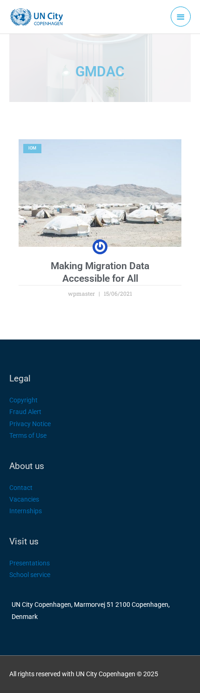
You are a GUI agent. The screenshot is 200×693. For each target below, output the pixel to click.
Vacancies (24, 499)
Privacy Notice (30, 424)
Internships (25, 511)
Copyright (23, 400)
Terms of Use (28, 435)
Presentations (29, 563)
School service (29, 574)
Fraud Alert (25, 411)
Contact (21, 487)
